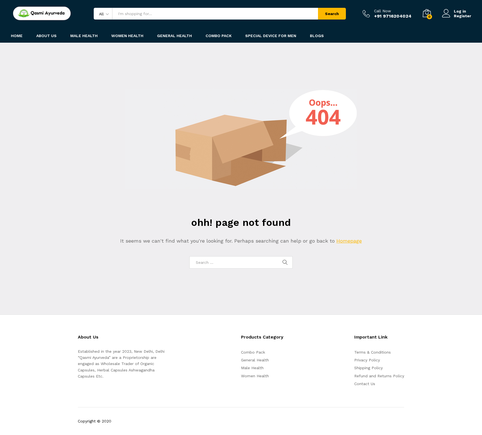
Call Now (382, 11)
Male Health (252, 368)
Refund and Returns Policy (379, 376)
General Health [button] (174, 36)
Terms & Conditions (372, 352)
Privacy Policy (367, 360)
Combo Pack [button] (219, 36)
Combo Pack (253, 352)
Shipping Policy (368, 368)
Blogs (317, 36)
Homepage (349, 241)
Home (17, 36)
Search (332, 13)
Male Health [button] (84, 36)
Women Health (127, 36)
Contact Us (364, 383)
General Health (255, 360)
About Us (46, 36)
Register (462, 16)
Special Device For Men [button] (270, 36)
